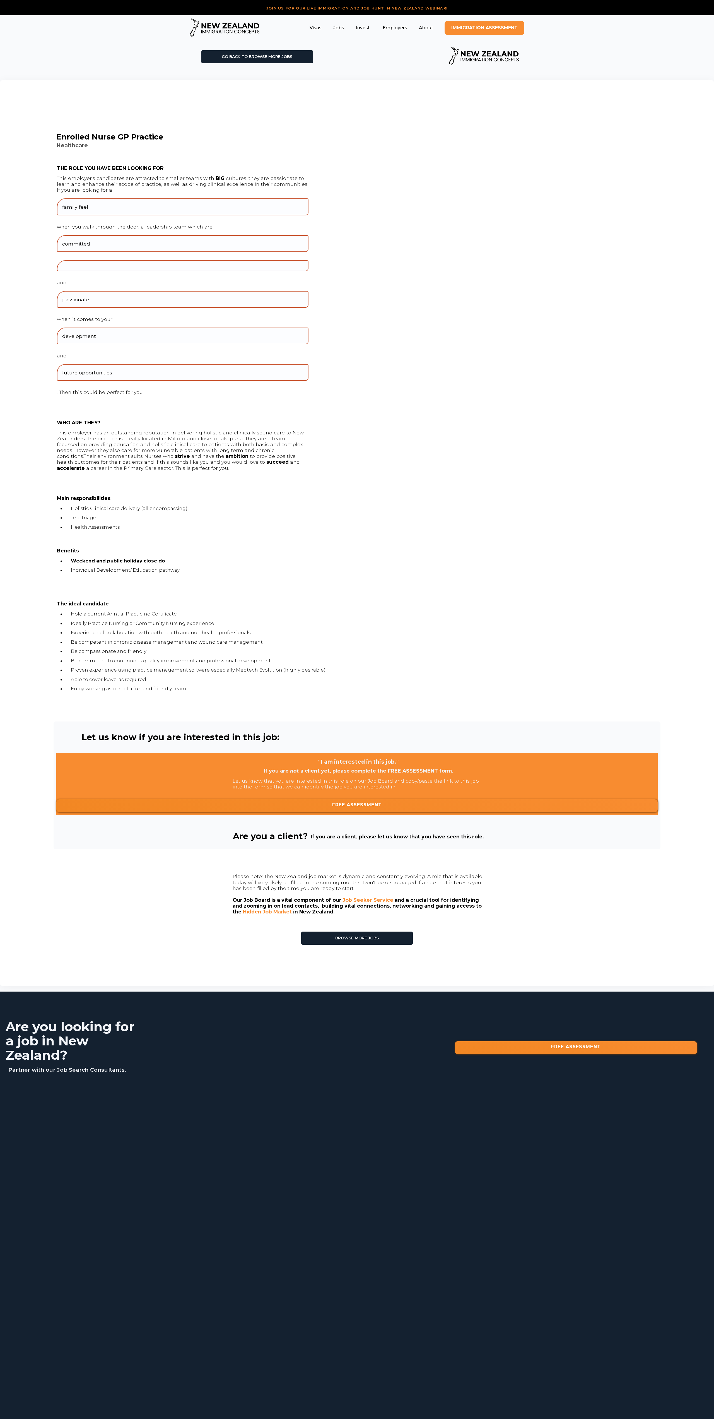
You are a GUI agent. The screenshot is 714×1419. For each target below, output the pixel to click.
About (426, 27)
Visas (316, 27)
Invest (363, 27)
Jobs (338, 27)
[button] (315, 27)
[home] (224, 28)
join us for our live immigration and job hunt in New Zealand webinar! (357, 8)
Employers (394, 27)
